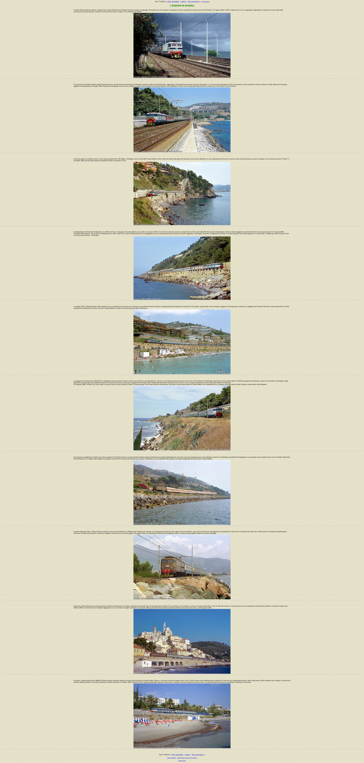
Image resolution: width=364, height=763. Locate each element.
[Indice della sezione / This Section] (187, 758)
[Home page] (182, 760)
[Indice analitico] (171, 758)
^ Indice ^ (183, 1)
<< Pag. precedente (172, 1)
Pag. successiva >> (194, 1)
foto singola (205, 1)
